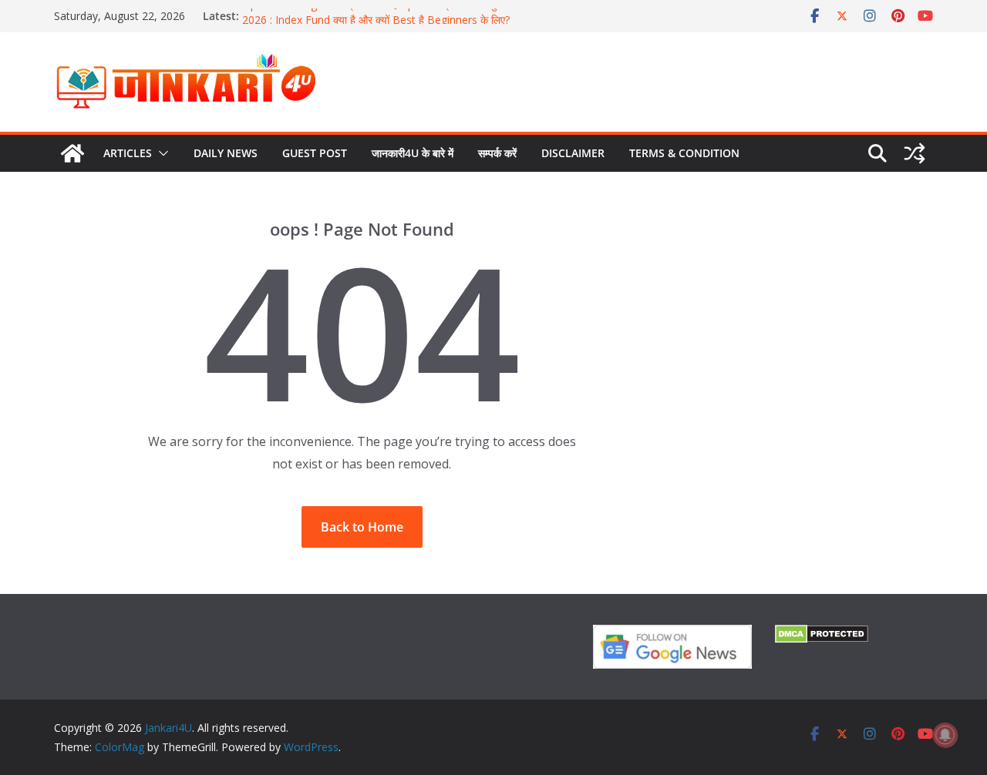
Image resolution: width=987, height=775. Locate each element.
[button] (160, 153)
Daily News (226, 153)
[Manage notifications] (945, 735)
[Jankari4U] (72, 153)
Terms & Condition (684, 153)
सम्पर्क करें (497, 153)
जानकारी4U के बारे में (412, 153)
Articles (127, 153)
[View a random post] (914, 153)
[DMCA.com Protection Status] (821, 634)
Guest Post (314, 153)
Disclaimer (573, 153)
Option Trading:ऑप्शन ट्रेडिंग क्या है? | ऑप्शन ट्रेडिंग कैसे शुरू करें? (383, 9)
